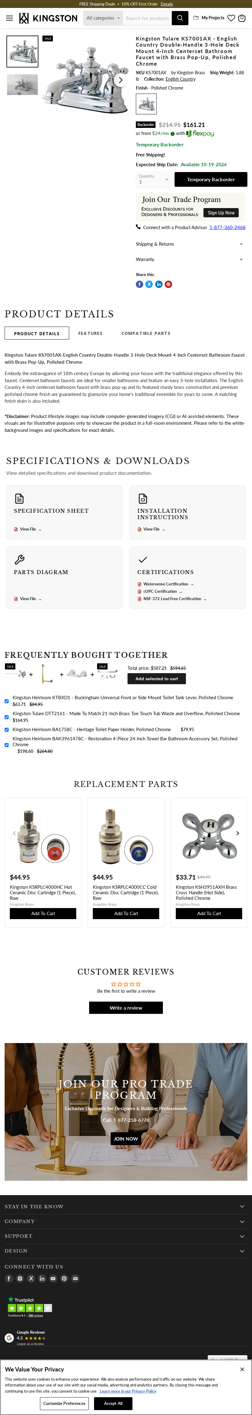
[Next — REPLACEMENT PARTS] (237, 833)
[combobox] (147, 18)
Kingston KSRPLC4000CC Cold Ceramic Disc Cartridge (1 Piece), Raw (126, 892)
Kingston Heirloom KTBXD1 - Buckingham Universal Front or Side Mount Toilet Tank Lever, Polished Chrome (123, 697)
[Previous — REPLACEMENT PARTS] (14, 833)
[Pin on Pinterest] (168, 284)
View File (31, 529)
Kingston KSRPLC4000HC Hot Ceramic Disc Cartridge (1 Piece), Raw (43, 892)
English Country (180, 79)
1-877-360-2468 (228, 227)
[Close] (242, 1369)
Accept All (113, 1403)
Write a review (126, 1007)
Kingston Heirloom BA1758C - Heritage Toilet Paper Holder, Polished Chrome (92, 729)
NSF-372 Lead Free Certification (175, 598)
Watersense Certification (169, 583)
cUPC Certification (163, 591)
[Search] (180, 18)
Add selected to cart (157, 678)
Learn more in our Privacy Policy (127, 1391)
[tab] (37, 333)
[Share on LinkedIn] (159, 284)
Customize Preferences (64, 1403)
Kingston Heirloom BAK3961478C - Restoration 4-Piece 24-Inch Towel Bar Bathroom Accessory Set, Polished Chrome (125, 741)
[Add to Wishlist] (121, 39)
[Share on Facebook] (139, 284)
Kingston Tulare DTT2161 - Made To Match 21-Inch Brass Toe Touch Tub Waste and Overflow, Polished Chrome (126, 713)
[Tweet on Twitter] (149, 284)
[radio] (146, 104)
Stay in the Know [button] (34, 1207)
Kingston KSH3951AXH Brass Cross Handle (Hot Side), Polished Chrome (206, 892)
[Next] (121, 80)
